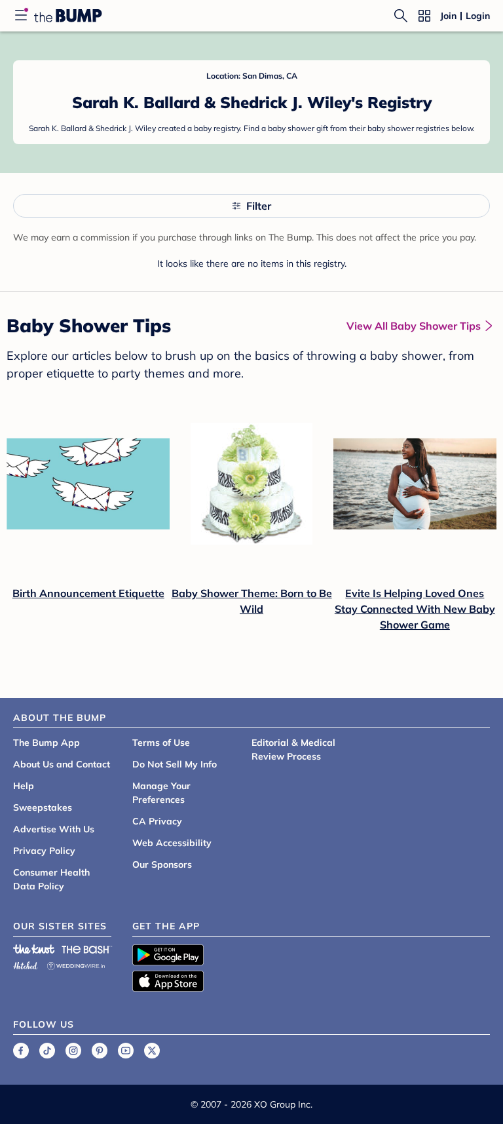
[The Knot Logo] (34, 949)
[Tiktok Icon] (47, 1050)
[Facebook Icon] (21, 1050)
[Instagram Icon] (73, 1050)
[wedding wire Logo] (76, 964)
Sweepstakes (42, 807)
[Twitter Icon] (152, 1050)
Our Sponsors (162, 864)
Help (23, 786)
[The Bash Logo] (87, 949)
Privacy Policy (44, 851)
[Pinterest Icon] (99, 1050)
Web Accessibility (172, 843)
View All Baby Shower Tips (413, 325)
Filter (258, 205)
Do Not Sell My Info (174, 764)
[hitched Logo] (25, 964)
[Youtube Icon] (126, 1050)
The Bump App (46, 742)
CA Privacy (157, 821)
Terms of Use (161, 742)
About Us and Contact (61, 764)
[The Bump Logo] (68, 15)
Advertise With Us (53, 829)
